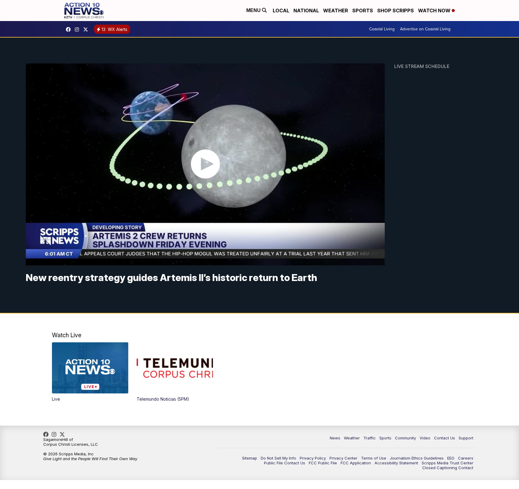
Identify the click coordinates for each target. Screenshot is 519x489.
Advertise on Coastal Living (425, 29)
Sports (362, 11)
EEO (450, 458)
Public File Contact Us (284, 462)
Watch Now (435, 11)
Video (425, 438)
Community (405, 438)
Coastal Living (382, 29)
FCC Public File (323, 462)
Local (281, 11)
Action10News (87, 29)
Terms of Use (373, 458)
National (306, 11)
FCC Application (356, 462)
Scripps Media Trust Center (447, 462)
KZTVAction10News (70, 29)
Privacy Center (343, 458)
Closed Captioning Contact (447, 467)
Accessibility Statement (396, 462)
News (335, 438)
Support (466, 438)
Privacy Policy (313, 458)
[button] (90, 372)
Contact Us (444, 438)
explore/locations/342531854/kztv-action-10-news (78, 29)
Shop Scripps (395, 11)
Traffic (369, 438)
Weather (335, 11)
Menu (254, 10)
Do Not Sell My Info (278, 458)
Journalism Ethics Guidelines (417, 458)
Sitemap (249, 458)
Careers (465, 458)
